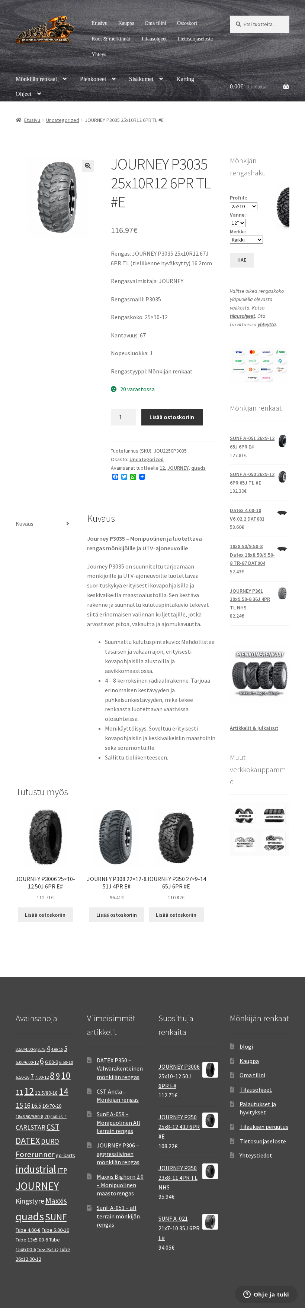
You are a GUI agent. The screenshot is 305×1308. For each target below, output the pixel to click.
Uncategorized (62, 120)
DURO (50, 1141)
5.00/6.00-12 (27, 1062)
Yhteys (99, 54)
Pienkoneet (93, 79)
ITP (62, 1170)
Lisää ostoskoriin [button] (45, 915)
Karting (185, 79)
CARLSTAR (30, 1127)
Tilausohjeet (154, 39)
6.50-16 (22, 1077)
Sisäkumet (141, 79)
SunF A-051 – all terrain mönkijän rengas (118, 1216)
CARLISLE (59, 1116)
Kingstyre (30, 1201)
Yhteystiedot (256, 1155)
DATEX (28, 1140)
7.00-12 (42, 1077)
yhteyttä (267, 324)
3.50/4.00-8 (26, 1049)
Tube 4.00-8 (28, 1230)
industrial (36, 1169)
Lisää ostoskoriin (172, 417)
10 (66, 1075)
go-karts (65, 1155)
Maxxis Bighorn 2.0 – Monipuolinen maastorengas (120, 1185)
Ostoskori (187, 23)
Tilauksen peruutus (264, 1126)
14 (63, 1091)
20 (46, 1116)
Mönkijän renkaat (36, 79)
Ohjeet (23, 94)
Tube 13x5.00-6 (32, 1239)
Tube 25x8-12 (47, 1249)
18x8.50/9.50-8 (29, 1116)
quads (198, 467)
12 (162, 467)
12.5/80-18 (46, 1093)
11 (19, 1092)
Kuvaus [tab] (24, 523)
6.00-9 (51, 1062)
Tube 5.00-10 (55, 1230)
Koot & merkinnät (111, 39)
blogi (246, 1046)
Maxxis (56, 1201)
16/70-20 (51, 1106)
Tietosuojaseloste (195, 39)
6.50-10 (66, 1062)
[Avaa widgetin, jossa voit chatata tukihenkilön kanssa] (266, 1295)
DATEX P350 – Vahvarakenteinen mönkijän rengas (120, 1068)
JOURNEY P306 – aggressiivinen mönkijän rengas (118, 1154)
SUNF (56, 1217)
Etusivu (99, 23)
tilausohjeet (242, 316)
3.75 (41, 1049)
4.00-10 (57, 1049)
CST (53, 1127)
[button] (88, 166)
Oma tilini (155, 23)
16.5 (36, 1105)
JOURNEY (178, 467)
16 (27, 1105)
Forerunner (35, 1154)
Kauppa (126, 23)
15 (19, 1105)
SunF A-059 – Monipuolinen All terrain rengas (118, 1122)
